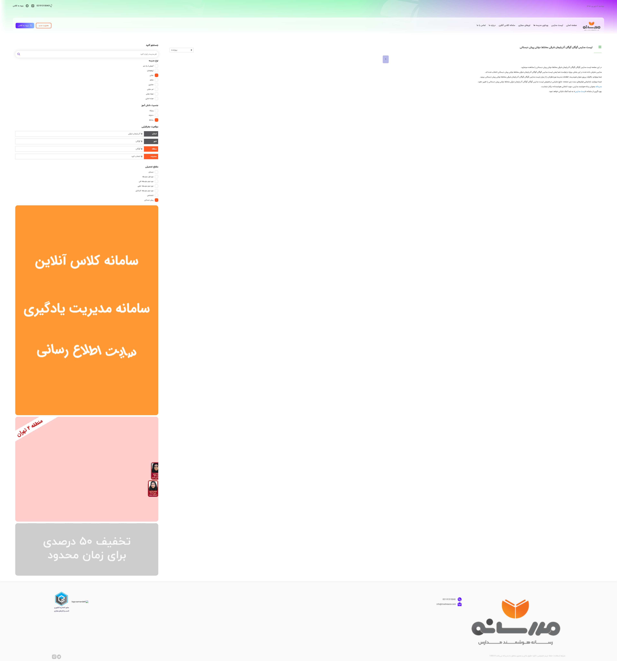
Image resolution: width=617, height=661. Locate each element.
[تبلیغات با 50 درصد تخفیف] (86, 549)
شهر (155, 141)
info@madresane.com (446, 604)
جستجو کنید (152, 45)
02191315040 (43, 5)
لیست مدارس (580, 91)
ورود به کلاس (18, 5)
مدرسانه (599, 86)
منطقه (154, 148)
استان (154, 133)
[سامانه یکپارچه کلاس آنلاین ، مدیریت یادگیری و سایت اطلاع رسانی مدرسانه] (86, 310)
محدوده (154, 156)
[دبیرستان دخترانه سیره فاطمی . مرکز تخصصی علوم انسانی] (86, 469)
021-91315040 (449, 599)
